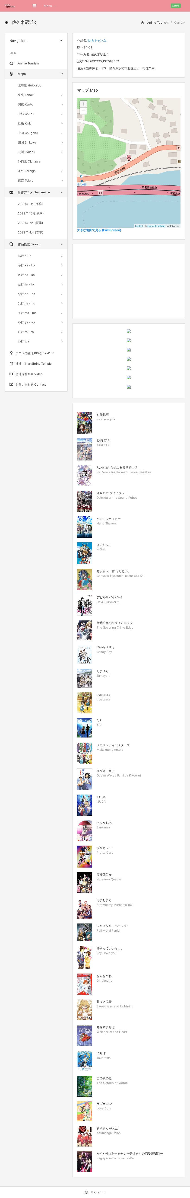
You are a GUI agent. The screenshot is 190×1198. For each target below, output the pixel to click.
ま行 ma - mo (27, 313)
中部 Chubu (26, 114)
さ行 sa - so (26, 275)
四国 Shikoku (27, 142)
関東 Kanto (25, 104)
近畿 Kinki (25, 123)
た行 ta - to (26, 284)
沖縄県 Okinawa (29, 161)
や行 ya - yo (26, 322)
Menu (48, 6)
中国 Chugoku (28, 133)
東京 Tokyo (25, 180)
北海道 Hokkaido (29, 85)
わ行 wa (23, 341)
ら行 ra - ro (26, 332)
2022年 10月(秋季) (31, 213)
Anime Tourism (157, 22)
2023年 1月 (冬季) (30, 204)
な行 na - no (26, 294)
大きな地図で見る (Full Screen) (99, 230)
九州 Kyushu (26, 152)
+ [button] (83, 104)
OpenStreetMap (156, 226)
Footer (96, 1192)
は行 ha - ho (26, 303)
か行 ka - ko (26, 265)
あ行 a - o (25, 256)
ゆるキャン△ (97, 40)
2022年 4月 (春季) (30, 232)
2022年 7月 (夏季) (30, 223)
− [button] (83, 111)
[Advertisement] (128, 281)
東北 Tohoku (26, 95)
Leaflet (139, 226)
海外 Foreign (27, 171)
